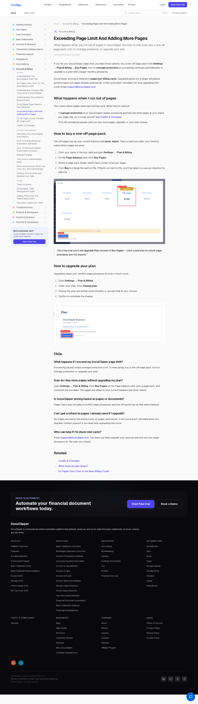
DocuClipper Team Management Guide (26, 190)
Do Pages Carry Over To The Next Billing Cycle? (30, 84)
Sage (149, 561)
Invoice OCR (17, 576)
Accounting (106, 546)
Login (162, 4)
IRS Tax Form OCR (19, 590)
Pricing (131, 4)
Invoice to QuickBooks (67, 566)
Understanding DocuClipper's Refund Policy (30, 98)
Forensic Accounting (111, 561)
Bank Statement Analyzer (68, 605)
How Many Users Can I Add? (30, 202)
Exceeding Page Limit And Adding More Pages (29, 113)
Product (48, 4)
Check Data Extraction (66, 590)
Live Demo (118, 4)
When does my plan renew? (73, 466)
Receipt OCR (17, 580)
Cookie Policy (153, 638)
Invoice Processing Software (69, 556)
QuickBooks (152, 546)
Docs (13, 13)
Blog (58, 623)
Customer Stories (64, 638)
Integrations (65, 4)
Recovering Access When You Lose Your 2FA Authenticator (31, 167)
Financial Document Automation (71, 600)
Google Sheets (154, 566)
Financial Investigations (67, 610)
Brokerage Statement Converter (71, 551)
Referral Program (24, 155)
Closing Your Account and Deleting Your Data (29, 174)
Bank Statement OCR (21, 566)
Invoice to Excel (63, 576)
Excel (149, 556)
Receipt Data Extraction (67, 585)
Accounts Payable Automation (70, 561)
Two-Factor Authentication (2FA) (29, 160)
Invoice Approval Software (68, 580)
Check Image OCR (19, 585)
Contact (105, 638)
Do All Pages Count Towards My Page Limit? (30, 119)
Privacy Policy (153, 628)
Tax (103, 566)
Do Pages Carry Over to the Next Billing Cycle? (83, 471)
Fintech (104, 571)
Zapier (149, 580)
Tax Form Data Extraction (68, 595)
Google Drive (153, 571)
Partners (105, 643)
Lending (105, 556)
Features (15, 551)
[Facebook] (177, 679)
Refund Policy (153, 633)
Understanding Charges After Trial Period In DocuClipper (30, 91)
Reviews (60, 643)
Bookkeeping (107, 551)
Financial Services (109, 576)
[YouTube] (184, 679)
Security (15, 623)
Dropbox (151, 576)
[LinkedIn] (163, 679)
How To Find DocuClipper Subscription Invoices (29, 149)
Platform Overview (19, 546)
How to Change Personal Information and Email (28, 142)
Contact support (179, 13)
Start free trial (178, 4)
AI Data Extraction (19, 556)
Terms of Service (154, 623)
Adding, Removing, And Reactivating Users (27, 197)
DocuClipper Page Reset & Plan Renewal (29, 105)
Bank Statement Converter (68, 546)
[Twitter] (170, 679)
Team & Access (24, 184)
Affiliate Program (108, 647)
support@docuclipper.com (81, 86)
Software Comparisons (67, 652)
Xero (149, 551)
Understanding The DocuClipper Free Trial (27, 77)
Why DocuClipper (64, 647)
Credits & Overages (26, 125)
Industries (83, 4)
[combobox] (146, 13)
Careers (105, 633)
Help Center (29, 13)
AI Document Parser (20, 561)
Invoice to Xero (63, 571)
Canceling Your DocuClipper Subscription (30, 135)
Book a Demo (169, 504)
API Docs (60, 633)
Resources (101, 4)
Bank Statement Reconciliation (25, 571)
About (104, 623)
